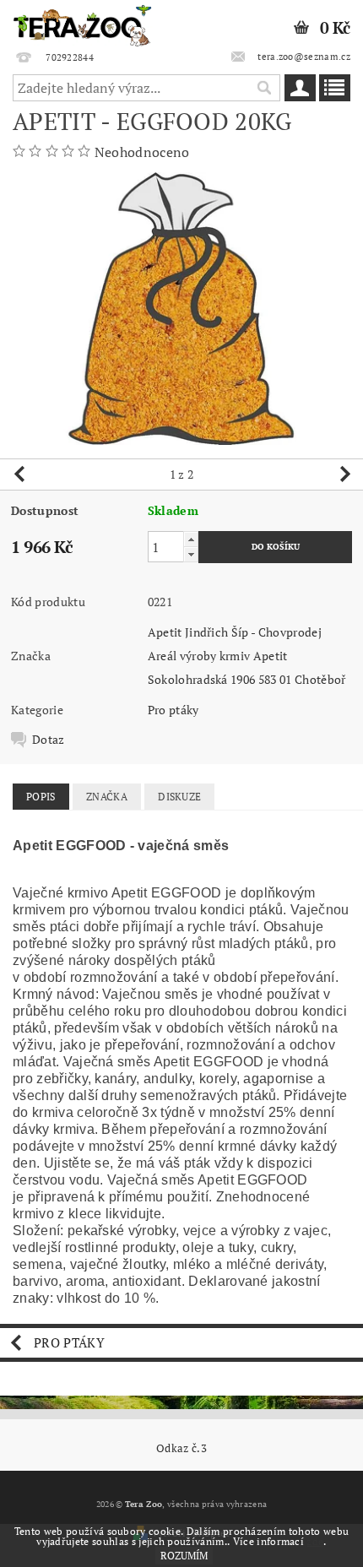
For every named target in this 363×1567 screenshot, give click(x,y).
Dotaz (48, 739)
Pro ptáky (173, 710)
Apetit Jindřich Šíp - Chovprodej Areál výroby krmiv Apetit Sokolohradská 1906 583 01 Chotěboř (247, 655)
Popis (41, 796)
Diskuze (179, 796)
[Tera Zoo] (83, 22)
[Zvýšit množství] (190, 539)
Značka (106, 796)
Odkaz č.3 (181, 1448)
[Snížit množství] (190, 554)
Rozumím (184, 1555)
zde (314, 1541)
